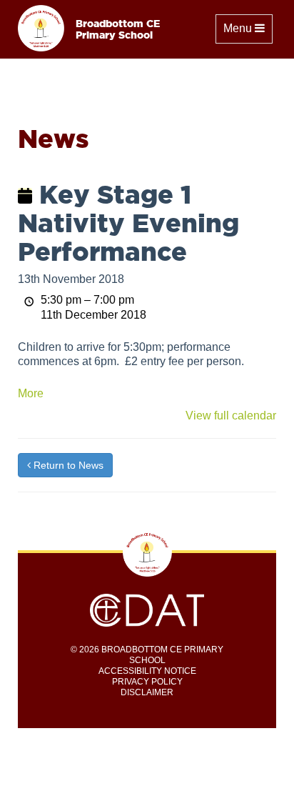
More (31, 393)
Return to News (67, 465)
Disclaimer (147, 692)
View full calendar (231, 415)
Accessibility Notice (147, 671)
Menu (248, 27)
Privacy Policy (147, 681)
